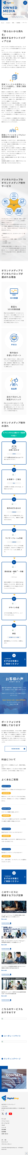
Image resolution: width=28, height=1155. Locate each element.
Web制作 (18, 22)
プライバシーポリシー (7, 1144)
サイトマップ (5, 1142)
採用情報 (4, 1131)
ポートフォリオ (5, 1123)
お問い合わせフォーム (14, 457)
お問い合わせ (5, 1133)
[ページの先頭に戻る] (26, 1153)
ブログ (3, 1125)
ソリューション (5, 1121)
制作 (13, 22)
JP (2, 1139)
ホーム (2, 22)
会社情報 (4, 1129)
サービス (8, 22)
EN (5, 1139)
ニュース (4, 1127)
